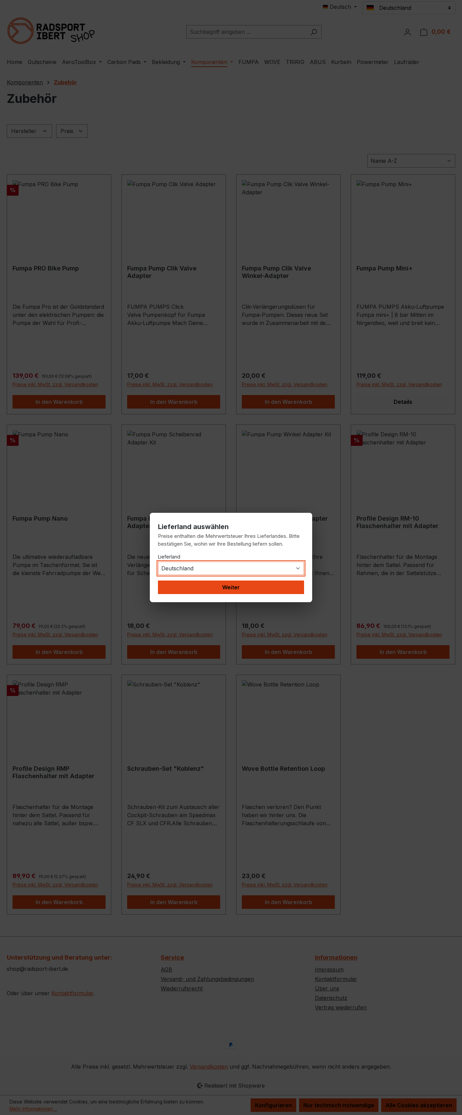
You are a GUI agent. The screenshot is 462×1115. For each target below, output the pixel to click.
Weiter (231, 587)
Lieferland (169, 557)
